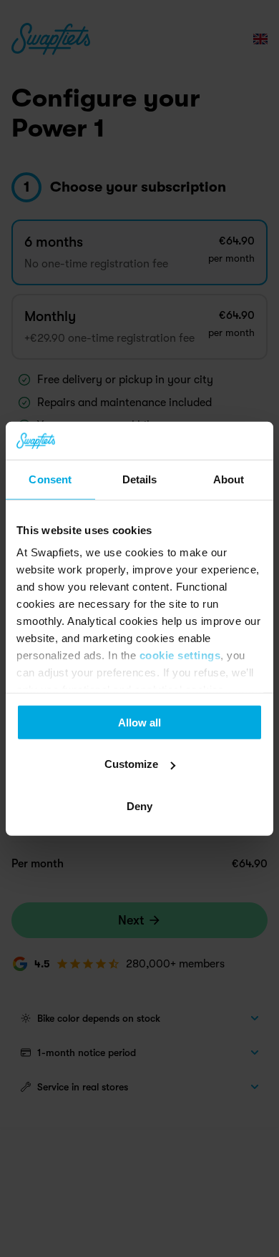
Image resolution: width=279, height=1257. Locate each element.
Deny (139, 805)
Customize (131, 764)
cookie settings (180, 655)
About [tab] (229, 479)
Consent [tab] (50, 479)
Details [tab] (139, 479)
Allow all (139, 722)
